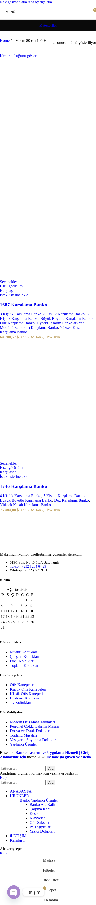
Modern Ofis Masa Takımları (32, 722)
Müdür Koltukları (23, 652)
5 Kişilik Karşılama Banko (64, 496)
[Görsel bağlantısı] (15, 546)
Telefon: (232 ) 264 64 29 (28, 566)
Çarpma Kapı (40, 809)
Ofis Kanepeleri (22, 685)
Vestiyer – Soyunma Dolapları (33, 740)
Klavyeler (37, 818)
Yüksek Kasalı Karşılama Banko (25, 505)
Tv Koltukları (20, 702)
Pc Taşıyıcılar (40, 827)
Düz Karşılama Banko (17, 323)
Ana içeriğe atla (40, 2)
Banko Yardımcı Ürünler (39, 800)
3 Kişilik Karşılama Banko (20, 314)
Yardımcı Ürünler (23, 744)
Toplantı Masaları (23, 735)
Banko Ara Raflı (42, 804)
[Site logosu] (48, 20)
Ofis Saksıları (40, 822)
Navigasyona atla (14, 2)
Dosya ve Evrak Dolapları (30, 731)
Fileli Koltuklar (21, 661)
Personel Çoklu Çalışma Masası (34, 726)
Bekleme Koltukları (25, 698)
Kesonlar (37, 813)
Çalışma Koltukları (24, 656)
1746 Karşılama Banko (23, 486)
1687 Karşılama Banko (23, 304)
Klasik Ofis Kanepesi (26, 694)
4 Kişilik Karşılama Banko (64, 314)
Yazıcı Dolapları (42, 831)
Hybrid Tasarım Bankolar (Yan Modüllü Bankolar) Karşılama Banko (42, 325)
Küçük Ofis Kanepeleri (28, 689)
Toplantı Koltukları (24, 665)
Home (5, 40)
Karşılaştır (18, 840)
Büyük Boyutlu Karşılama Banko (66, 318)
